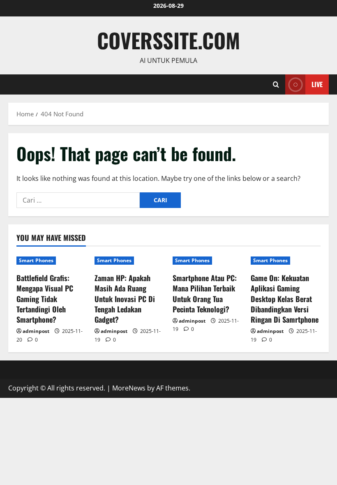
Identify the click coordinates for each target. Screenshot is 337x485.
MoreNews (128, 388)
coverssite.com (168, 40)
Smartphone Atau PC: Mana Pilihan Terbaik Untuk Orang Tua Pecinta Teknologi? (205, 293)
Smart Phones (36, 260)
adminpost (36, 331)
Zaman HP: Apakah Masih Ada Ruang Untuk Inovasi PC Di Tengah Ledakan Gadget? (125, 299)
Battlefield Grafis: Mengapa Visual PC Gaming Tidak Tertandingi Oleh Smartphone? (44, 299)
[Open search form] (276, 84)
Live (317, 84)
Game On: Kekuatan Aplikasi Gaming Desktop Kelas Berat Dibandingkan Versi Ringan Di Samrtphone (285, 299)
